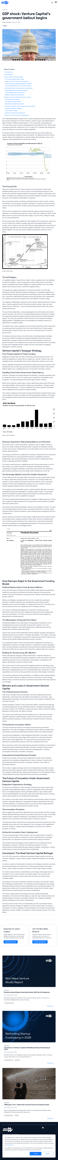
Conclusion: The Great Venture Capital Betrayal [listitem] (16, 115)
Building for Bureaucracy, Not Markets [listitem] (14, 94)
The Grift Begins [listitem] (8, 74)
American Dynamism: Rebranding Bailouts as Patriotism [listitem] (18, 83)
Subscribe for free (10, 942)
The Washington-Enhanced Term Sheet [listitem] (15, 92)
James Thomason (7, 22)
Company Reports (9, 1003)
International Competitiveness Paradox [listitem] (14, 103)
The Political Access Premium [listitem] (12, 99)
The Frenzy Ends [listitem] (8, 72)
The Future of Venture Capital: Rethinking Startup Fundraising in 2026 (27, 1048)
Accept (35, 1153)
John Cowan (7, 995)
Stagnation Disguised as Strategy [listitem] (13, 108)
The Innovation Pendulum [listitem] (11, 110)
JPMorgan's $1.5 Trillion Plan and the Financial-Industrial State (26, 1105)
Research (17, 1060)
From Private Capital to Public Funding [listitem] (14, 79)
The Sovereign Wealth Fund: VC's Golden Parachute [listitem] (18, 85)
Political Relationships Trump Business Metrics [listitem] (16, 90)
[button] (56, 2)
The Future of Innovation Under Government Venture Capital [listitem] (19, 106)
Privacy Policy (9, 1145)
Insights (5, 25)
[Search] (52, 2)
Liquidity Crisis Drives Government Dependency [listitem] (17, 81)
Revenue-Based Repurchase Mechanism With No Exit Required (27, 992)
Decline (48, 1153)
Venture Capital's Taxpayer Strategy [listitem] (13, 77)
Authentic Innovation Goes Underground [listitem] (15, 112)
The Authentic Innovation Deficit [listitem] (13, 101)
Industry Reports (9, 1060)
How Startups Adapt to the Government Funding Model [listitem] (18, 88)
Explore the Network (40, 942)
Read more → (50, 1006)
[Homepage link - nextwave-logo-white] (7, 1132)
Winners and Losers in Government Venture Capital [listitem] (17, 97)
